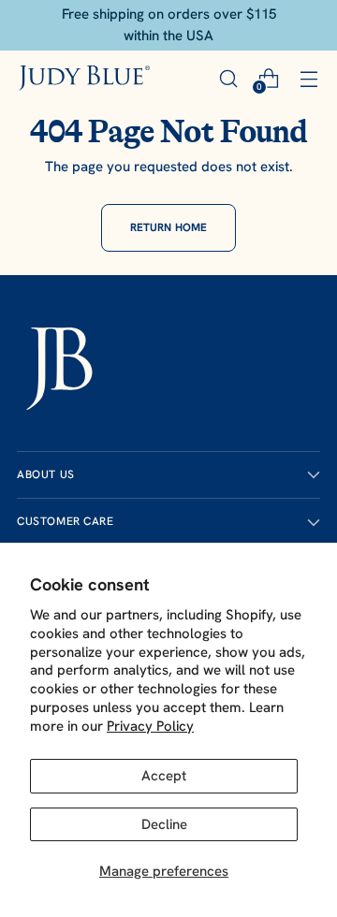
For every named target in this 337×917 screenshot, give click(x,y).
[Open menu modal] (308, 78)
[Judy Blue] (84, 78)
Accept (163, 775)
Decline (164, 824)
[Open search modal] (228, 78)
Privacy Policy (150, 726)
